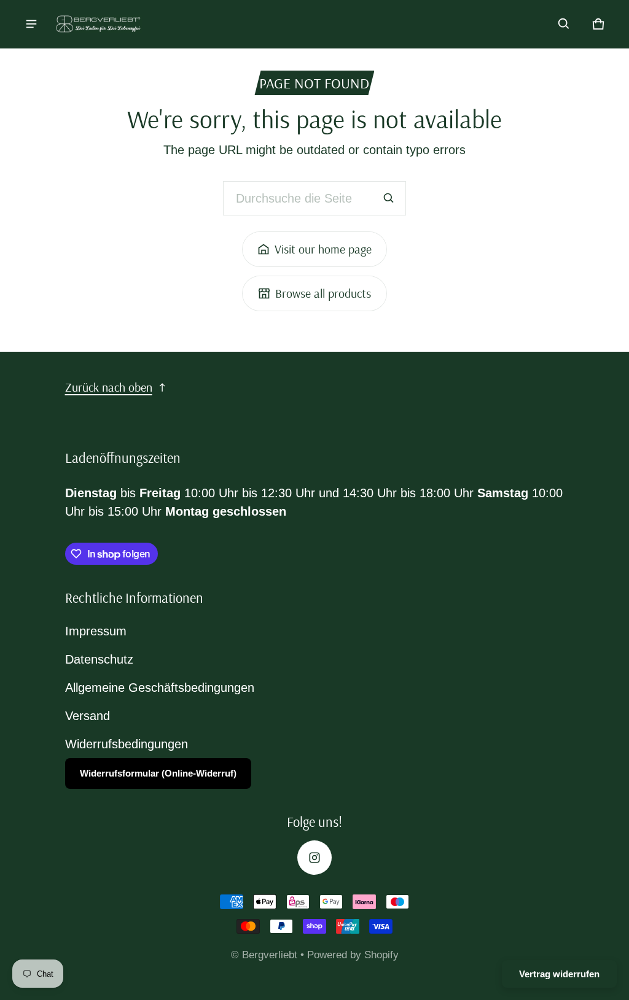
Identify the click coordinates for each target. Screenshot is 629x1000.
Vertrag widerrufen (559, 974)
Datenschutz (99, 659)
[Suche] (389, 198)
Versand (87, 716)
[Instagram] (314, 857)
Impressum (96, 631)
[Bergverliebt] (99, 24)
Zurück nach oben (108, 387)
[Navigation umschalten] (31, 24)
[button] (564, 24)
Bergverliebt (271, 955)
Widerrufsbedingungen (126, 744)
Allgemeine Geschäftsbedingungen (159, 687)
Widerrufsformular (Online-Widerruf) (158, 773)
